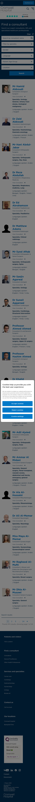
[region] (17, 401)
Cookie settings (17, 416)
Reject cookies (17, 410)
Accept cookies (17, 403)
